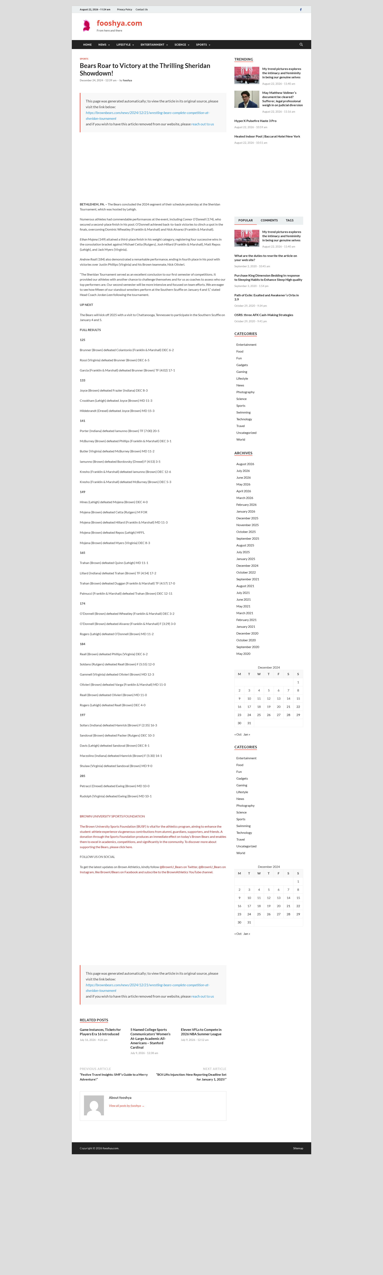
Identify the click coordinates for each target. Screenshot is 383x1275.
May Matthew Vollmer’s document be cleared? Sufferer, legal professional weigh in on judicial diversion (282, 99)
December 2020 (247, 633)
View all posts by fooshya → (127, 1105)
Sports (201, 44)
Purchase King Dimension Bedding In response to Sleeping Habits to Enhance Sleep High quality (268, 277)
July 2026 (243, 470)
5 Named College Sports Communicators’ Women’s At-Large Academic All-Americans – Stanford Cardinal (150, 1038)
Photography (245, 392)
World (240, 439)
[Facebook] (300, 9)
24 (249, 715)
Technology (244, 419)
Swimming (243, 412)
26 (268, 715)
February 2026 (246, 504)
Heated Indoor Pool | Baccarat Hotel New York (267, 136)
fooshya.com (119, 23)
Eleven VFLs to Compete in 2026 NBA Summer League (201, 1031)
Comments (269, 220)
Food (239, 351)
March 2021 (244, 613)
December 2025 (247, 518)
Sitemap (298, 1148)
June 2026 (243, 477)
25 (259, 715)
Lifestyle (123, 44)
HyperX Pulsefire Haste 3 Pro (255, 121)
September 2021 (247, 579)
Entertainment (152, 44)
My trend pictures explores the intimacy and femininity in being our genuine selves (281, 73)
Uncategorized (246, 432)
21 (288, 706)
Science (180, 44)
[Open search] (301, 44)
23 (239, 715)
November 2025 (247, 525)
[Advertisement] (230, 26)
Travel (240, 426)
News (102, 44)
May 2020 (243, 653)
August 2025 (245, 545)
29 (298, 715)
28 (288, 715)
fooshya (127, 80)
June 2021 (243, 599)
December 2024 (247, 565)
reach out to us (202, 124)
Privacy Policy (124, 9)
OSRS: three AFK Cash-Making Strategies (263, 315)
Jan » (246, 734)
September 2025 (247, 538)
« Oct (238, 734)
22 (298, 706)
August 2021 (245, 586)
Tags (290, 220)
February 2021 (246, 620)
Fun (239, 358)
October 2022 (246, 572)
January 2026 (245, 511)
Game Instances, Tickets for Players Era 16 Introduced (100, 1031)
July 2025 (243, 552)
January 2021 (245, 626)
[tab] (245, 221)
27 (278, 715)
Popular (245, 220)
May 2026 (243, 484)
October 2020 (246, 640)
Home (87, 44)
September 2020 (247, 647)
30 (239, 723)
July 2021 (243, 592)
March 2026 (244, 498)
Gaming (241, 371)
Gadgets (242, 365)
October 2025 (246, 531)
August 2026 (245, 464)
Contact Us (142, 9)
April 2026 (243, 491)
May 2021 (243, 606)
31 (249, 723)
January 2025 (245, 559)
